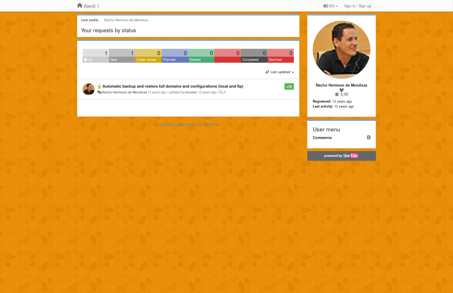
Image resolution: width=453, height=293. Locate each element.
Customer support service (177, 124)
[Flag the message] (281, 86)
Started (195, 59)
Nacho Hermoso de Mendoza (124, 92)
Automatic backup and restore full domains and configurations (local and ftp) (173, 86)
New (113, 59)
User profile (89, 19)
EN (331, 5)
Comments (322, 137)
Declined (275, 59)
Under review (146, 59)
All (89, 59)
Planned (169, 59)
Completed (250, 59)
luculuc (191, 92)
